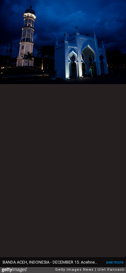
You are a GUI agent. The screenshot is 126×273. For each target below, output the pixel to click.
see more (114, 262)
